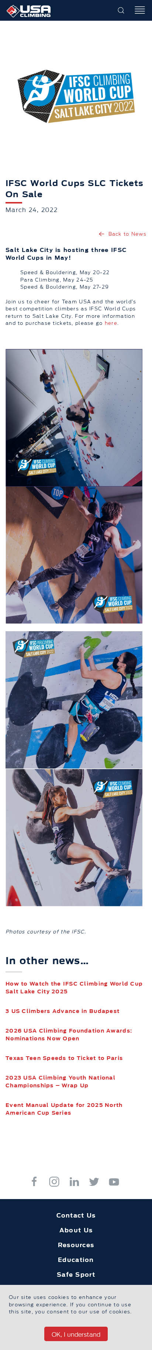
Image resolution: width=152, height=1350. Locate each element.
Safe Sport (76, 1274)
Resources (76, 1245)
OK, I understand (76, 1334)
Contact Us (76, 1215)
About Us (76, 1230)
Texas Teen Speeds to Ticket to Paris (64, 1058)
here (111, 323)
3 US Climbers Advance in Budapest (63, 1011)
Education (76, 1259)
